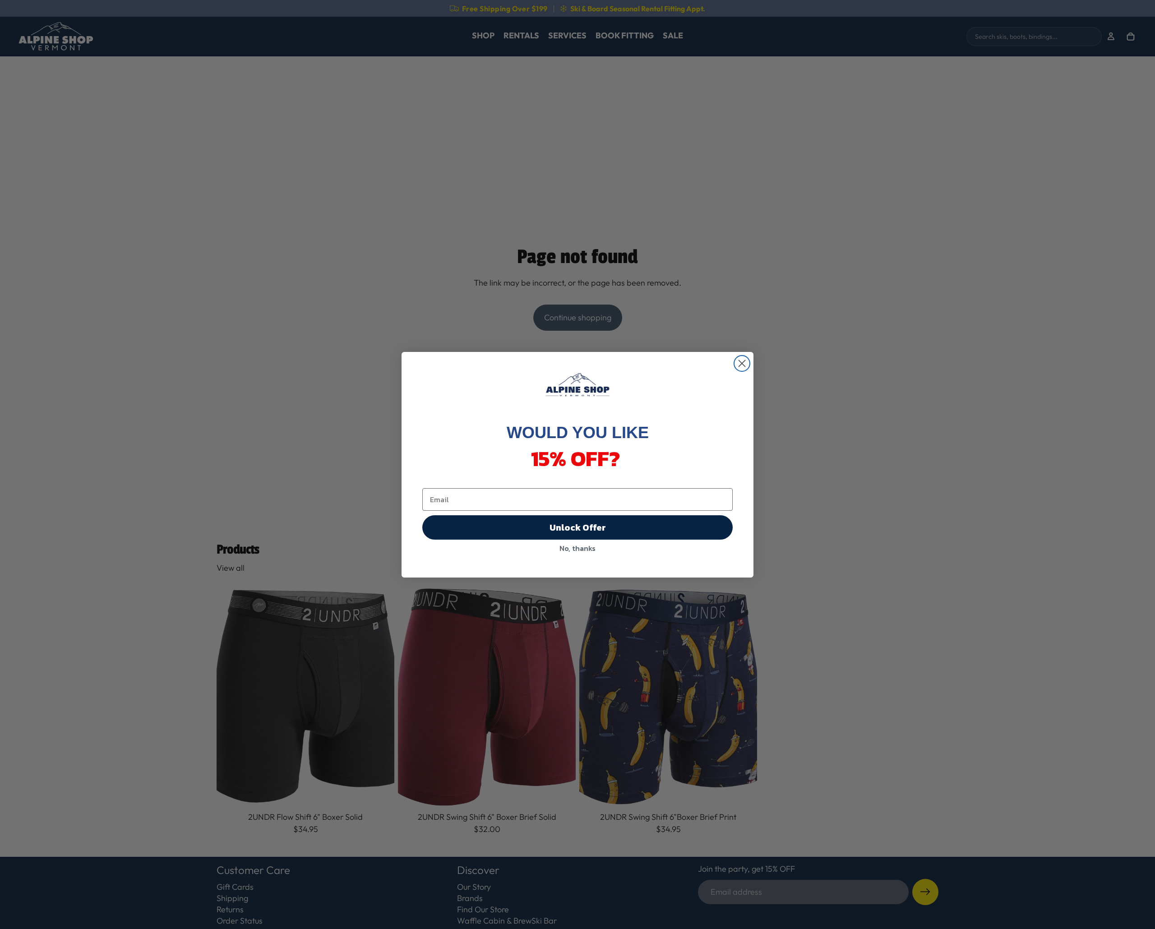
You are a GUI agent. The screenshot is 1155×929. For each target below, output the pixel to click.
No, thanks (577, 548)
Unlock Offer (578, 527)
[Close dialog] (742, 363)
